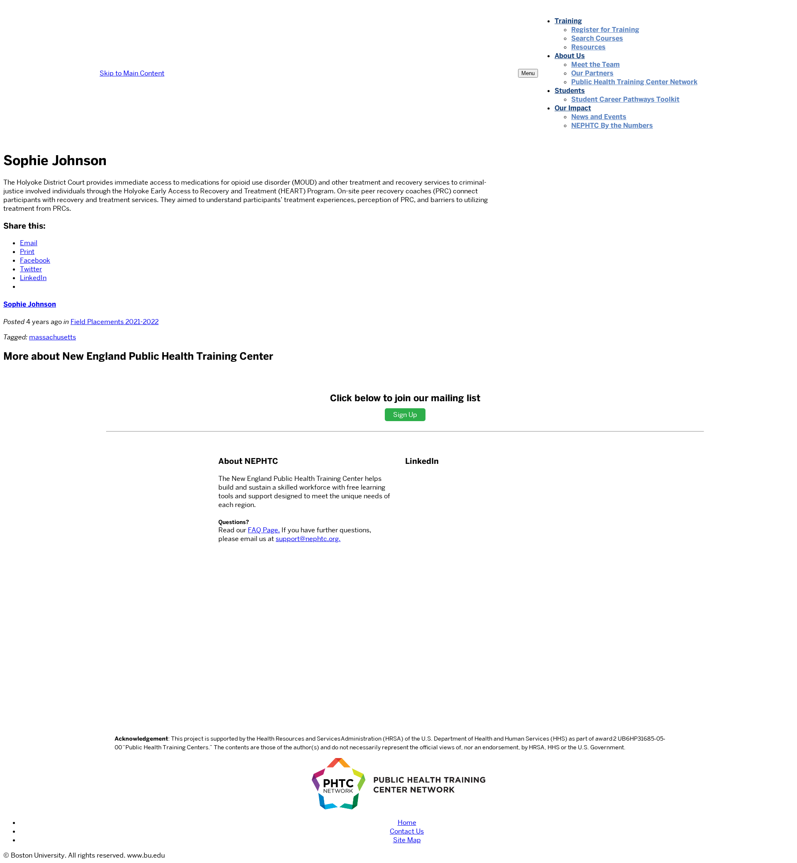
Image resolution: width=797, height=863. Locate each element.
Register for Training (605, 29)
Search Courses (597, 38)
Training (568, 21)
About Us (570, 55)
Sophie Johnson (29, 304)
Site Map (407, 840)
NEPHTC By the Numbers (612, 125)
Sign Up (405, 414)
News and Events (598, 116)
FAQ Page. (264, 530)
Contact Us (407, 831)
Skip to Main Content (132, 73)
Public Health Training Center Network (634, 82)
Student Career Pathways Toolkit (625, 99)
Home (407, 822)
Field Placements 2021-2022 (115, 321)
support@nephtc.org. (308, 538)
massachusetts (52, 337)
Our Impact (573, 108)
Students (570, 90)
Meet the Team (595, 64)
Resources (588, 47)
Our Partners (592, 73)
